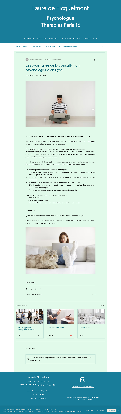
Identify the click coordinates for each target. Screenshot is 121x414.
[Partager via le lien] (40, 289)
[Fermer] (119, 410)
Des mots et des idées (68, 47)
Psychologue (60, 18)
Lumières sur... (36, 47)
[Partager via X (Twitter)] (31, 289)
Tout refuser (100, 410)
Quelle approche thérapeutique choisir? (26, 329)
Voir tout (102, 305)
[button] (102, 47)
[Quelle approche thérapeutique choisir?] (29, 316)
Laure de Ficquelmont (60, 8)
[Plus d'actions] (94, 60)
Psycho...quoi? (85, 328)
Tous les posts (21, 47)
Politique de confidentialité (73, 411)
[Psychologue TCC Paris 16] (60, 316)
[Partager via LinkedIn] (36, 289)
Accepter (112, 410)
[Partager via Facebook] (26, 289)
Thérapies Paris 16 (60, 25)
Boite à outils (50, 47)
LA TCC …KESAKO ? (56, 328)
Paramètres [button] (89, 410)
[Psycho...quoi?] (91, 316)
